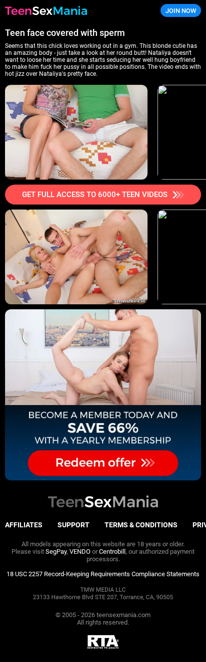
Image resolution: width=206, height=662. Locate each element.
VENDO (80, 551)
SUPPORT (74, 525)
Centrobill (112, 551)
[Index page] (68, 10)
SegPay (56, 551)
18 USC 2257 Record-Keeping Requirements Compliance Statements (103, 574)
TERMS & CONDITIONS (141, 525)
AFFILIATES (23, 525)
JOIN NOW (181, 10)
